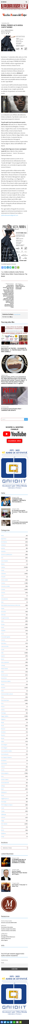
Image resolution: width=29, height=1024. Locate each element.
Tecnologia (3, 801)
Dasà (2, 602)
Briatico (3, 564)
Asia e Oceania (4, 561)
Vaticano (3, 817)
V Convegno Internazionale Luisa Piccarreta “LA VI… (20, 522)
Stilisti (11, 274)
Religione (3, 719)
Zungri (2, 836)
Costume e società (5, 586)
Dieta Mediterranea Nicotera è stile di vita (10, 605)
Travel (2, 808)
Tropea (2, 811)
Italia (2, 652)
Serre (2, 776)
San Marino (3, 760)
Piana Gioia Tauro (5, 700)
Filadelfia (3, 630)
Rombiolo (3, 732)
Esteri (2, 621)
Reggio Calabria (4, 716)
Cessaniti (3, 576)
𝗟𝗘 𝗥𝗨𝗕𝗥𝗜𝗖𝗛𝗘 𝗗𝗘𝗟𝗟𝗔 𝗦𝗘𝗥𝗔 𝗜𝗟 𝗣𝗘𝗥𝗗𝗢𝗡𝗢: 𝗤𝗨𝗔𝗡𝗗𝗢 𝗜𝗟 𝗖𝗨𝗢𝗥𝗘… (19, 861)
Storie (2, 795)
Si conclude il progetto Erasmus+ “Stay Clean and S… (19, 512)
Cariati (2, 570)
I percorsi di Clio (4, 646)
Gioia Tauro (3, 643)
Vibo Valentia (4, 824)
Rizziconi (3, 728)
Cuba (2, 595)
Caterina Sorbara (9, 30)
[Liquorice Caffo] (14, 104)
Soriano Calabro (5, 779)
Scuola (2, 770)
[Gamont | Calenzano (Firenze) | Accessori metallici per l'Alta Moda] (14, 468)
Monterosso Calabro (6, 681)
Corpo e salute (4, 580)
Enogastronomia (5, 618)
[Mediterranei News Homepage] (9, 904)
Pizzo (2, 703)
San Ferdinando (4, 754)
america (3, 548)
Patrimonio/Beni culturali (7, 694)
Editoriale (3, 614)
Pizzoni (2, 706)
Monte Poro (4, 678)
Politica (2, 709)
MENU (4, 2)
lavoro (2, 659)
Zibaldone (3, 833)
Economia (3, 611)
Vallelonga (3, 814)
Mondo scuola (4, 675)
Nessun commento (5, 31)
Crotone (3, 592)
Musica (2, 684)
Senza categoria (4, 773)
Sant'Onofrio (4, 763)
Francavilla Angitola (5, 637)
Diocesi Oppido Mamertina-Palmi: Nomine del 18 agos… (19, 873)
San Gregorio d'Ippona (6, 757)
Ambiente (3, 545)
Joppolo (3, 656)
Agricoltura (3, 538)
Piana (2, 697)
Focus (2, 633)
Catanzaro (3, 573)
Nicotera (3, 687)
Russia (2, 738)
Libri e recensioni (5, 662)
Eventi (2, 627)
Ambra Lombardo (9, 272)
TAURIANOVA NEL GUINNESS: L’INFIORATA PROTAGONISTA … (19, 500)
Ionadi (2, 649)
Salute (2, 741)
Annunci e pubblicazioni (6, 554)
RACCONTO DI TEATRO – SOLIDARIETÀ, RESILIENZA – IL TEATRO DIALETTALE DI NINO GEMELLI (14, 350)
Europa (2, 624)
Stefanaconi (4, 792)
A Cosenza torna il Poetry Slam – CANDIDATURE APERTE (11, 409)
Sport (2, 789)
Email (2, 962)
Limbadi (3, 665)
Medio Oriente (4, 668)
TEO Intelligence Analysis (6, 805)
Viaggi (2, 820)
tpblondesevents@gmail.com (9, 215)
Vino (2, 827)
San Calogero (4, 744)
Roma (7, 274)
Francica (3, 640)
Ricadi (2, 722)
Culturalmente (4, 599)
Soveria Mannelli (5, 782)
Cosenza (3, 583)
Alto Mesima (4, 542)
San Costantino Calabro (6, 751)
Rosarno (3, 735)
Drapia (2, 608)
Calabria (3, 567)
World (2, 830)
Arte (2, 557)
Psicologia (3, 713)
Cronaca (3, 589)
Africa (2, 535)
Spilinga (3, 786)
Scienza (3, 767)
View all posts (17, 314)
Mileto (2, 671)
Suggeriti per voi (5, 798)
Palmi (2, 690)
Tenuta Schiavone (19, 274)
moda (17, 272)
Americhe (3, 551)
